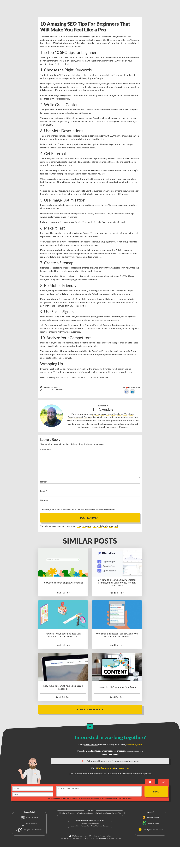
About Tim (117, 813)
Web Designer (85, 417)
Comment (45, 449)
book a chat (123, 768)
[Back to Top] (90, 726)
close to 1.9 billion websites (63, 36)
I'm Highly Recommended (153, 830)
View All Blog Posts (90, 709)
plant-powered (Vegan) (103, 414)
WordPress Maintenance (86, 813)
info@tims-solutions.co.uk (33, 830)
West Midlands (96, 826)
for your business (101, 377)
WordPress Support (104, 813)
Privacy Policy (126, 798)
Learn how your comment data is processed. (97, 526)
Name (43, 481)
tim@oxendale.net (106, 768)
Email (43, 491)
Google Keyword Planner (56, 83)
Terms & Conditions (91, 836)
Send (156, 791)
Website (44, 500)
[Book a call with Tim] (163, 781)
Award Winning (153, 817)
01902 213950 (32, 817)
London (106, 826)
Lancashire (75, 826)
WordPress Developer (67, 813)
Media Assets (77, 836)
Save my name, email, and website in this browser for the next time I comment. (79, 509)
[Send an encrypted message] (150, 781)
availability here (134, 744)
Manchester (85, 826)
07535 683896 (31, 824)
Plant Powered (153, 824)
